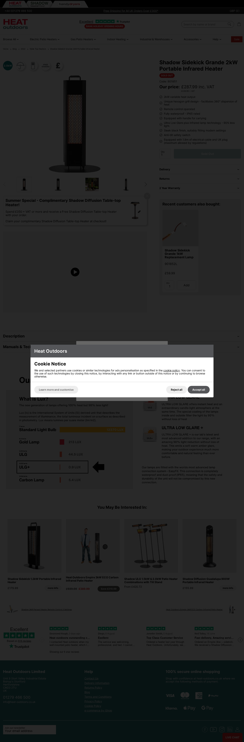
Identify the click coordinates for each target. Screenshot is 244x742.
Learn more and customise (56, 389)
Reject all (176, 389)
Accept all (198, 389)
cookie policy (171, 370)
